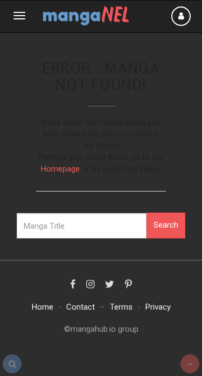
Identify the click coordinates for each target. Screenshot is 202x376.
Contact (80, 307)
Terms (121, 307)
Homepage (60, 169)
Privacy (158, 307)
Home (42, 307)
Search (166, 225)
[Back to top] (189, 363)
